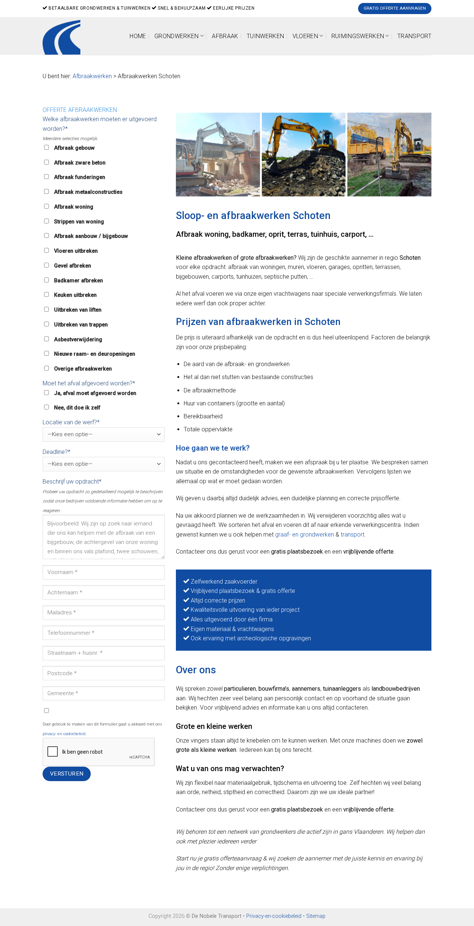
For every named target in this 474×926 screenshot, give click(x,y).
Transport (414, 36)
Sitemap (316, 916)
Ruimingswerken (357, 36)
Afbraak (225, 36)
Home (138, 36)
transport (352, 534)
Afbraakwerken (92, 76)
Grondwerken (176, 36)
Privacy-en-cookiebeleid (273, 916)
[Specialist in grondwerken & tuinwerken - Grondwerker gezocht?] (64, 36)
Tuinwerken (265, 36)
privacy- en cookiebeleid (64, 733)
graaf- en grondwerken (304, 534)
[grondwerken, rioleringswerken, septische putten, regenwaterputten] (218, 155)
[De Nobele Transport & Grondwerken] (304, 155)
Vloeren (305, 36)
